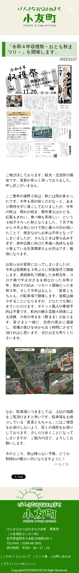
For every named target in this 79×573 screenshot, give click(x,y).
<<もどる (61, 464)
